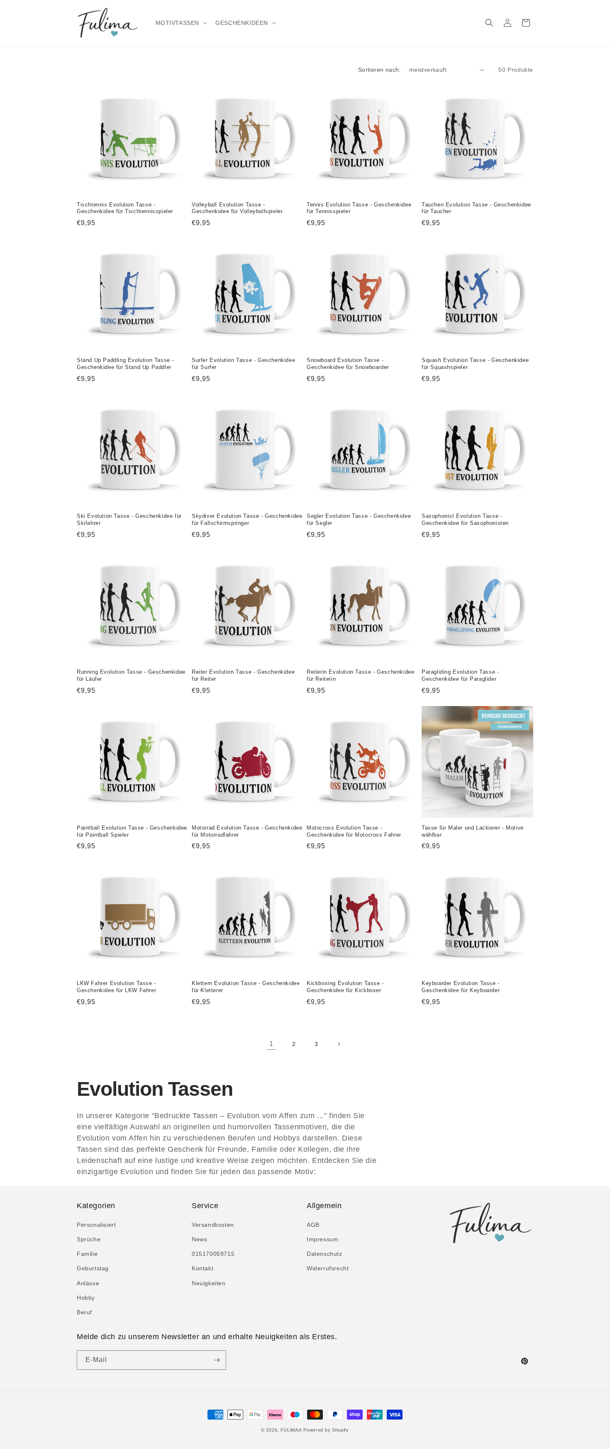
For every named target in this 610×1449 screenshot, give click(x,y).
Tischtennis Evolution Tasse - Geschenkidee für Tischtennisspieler (125, 208)
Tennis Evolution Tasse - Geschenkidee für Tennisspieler (359, 208)
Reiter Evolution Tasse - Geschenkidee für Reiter (243, 675)
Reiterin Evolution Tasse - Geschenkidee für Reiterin (360, 675)
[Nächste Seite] (338, 1044)
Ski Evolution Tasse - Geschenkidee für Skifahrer (129, 519)
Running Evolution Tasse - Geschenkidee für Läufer (131, 675)
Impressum (322, 1239)
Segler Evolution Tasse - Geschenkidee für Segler (359, 519)
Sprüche (88, 1239)
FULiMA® (291, 1429)
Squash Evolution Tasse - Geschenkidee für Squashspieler (475, 363)
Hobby (86, 1297)
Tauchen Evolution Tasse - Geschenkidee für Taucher (476, 208)
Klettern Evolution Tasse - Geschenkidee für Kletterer (246, 986)
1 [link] (271, 1043)
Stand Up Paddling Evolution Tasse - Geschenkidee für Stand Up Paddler (125, 363)
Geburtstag (93, 1268)
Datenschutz (324, 1253)
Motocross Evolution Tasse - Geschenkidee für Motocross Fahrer (354, 831)
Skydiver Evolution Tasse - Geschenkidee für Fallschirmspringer (247, 519)
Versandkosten (213, 1224)
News (199, 1239)
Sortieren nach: (379, 69)
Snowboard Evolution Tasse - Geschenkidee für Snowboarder (348, 363)
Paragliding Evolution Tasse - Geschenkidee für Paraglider (460, 675)
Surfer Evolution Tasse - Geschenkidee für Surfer (243, 363)
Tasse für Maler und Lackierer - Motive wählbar (473, 831)
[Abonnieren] (216, 1360)
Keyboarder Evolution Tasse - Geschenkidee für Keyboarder (461, 986)
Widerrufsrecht (328, 1268)
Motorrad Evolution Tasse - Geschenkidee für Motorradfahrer (247, 831)
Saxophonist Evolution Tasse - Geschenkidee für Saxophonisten (465, 519)
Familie (87, 1253)
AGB (313, 1224)
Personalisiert (96, 1224)
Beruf (84, 1312)
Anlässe (88, 1283)
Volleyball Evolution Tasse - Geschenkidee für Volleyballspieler (237, 208)
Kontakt (202, 1268)
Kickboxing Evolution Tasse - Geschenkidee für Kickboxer (345, 986)
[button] (181, 23)
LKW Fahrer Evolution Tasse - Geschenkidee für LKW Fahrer (116, 986)
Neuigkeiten (209, 1283)
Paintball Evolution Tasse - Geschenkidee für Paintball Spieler (132, 831)
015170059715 (213, 1253)
